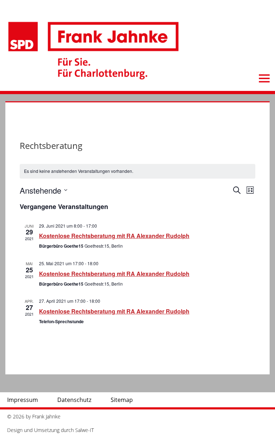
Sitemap (122, 400)
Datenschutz (74, 400)
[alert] (137, 171)
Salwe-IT (84, 430)
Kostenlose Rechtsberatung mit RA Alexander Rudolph (114, 236)
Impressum (22, 400)
